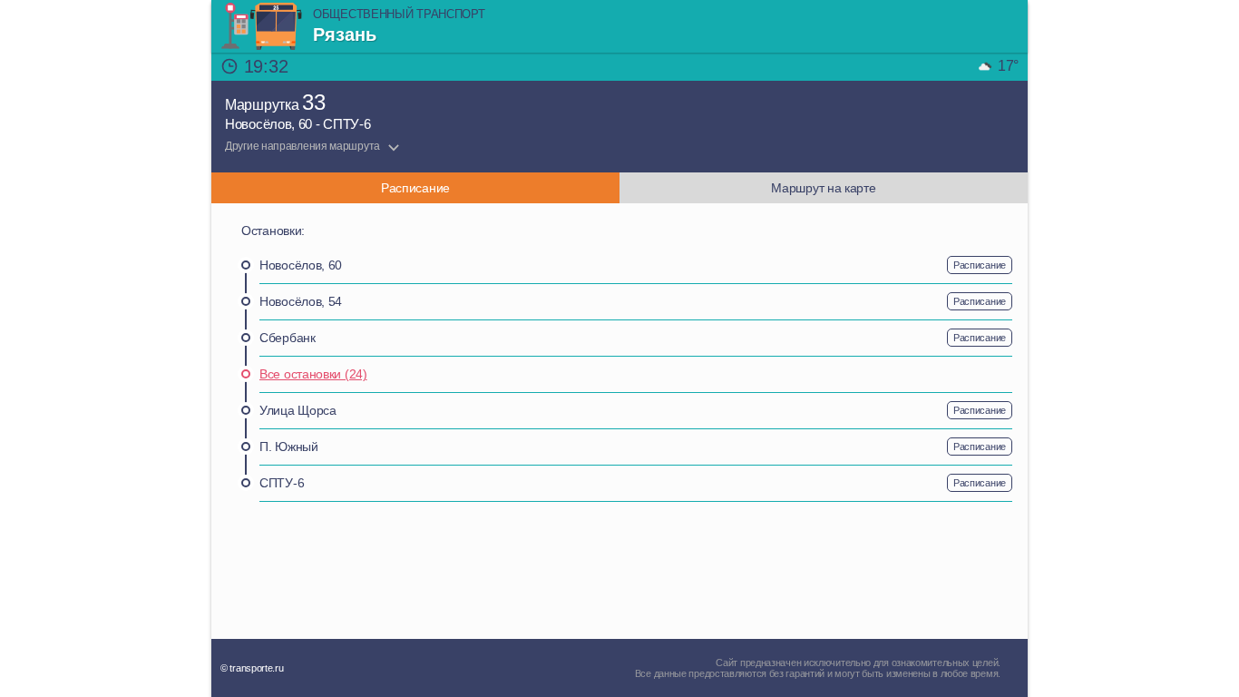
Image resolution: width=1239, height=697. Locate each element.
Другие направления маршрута (302, 146)
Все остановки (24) (313, 374)
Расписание (979, 265)
